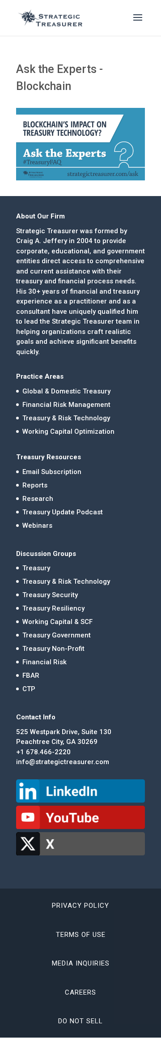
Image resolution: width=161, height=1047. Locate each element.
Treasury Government (56, 635)
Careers (80, 992)
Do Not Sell (80, 1021)
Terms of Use (81, 935)
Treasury (36, 568)
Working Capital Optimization (68, 431)
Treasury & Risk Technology (66, 418)
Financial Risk (44, 662)
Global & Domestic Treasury (66, 391)
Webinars (37, 525)
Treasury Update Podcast (62, 512)
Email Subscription (51, 472)
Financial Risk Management (66, 405)
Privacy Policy (80, 906)
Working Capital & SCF (57, 622)
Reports (34, 485)
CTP (28, 689)
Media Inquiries (81, 963)
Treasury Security (50, 595)
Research (37, 499)
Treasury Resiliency (53, 608)
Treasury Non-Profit (53, 649)
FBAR (30, 675)
